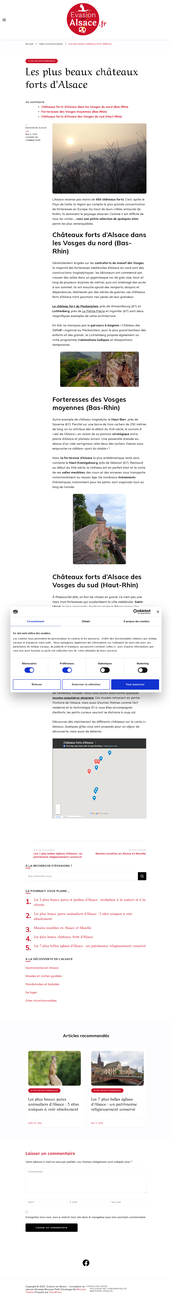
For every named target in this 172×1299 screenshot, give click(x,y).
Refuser (37, 684)
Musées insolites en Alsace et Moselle (63, 927)
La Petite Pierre (93, 311)
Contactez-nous (96, 1286)
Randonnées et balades (42, 984)
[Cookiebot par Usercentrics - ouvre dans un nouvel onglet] (135, 611)
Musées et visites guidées (44, 976)
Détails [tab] (86, 621)
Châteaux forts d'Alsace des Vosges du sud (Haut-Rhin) (82, 116)
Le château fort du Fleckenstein (75, 306)
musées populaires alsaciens (73, 698)
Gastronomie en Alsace (42, 968)
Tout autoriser (135, 684)
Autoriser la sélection (86, 684)
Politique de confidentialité (108, 1288)
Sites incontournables (41, 61)
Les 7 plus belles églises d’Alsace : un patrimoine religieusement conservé (90, 945)
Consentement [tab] (35, 621)
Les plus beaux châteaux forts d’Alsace (63, 936)
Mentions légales (101, 1291)
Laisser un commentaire (36, 139)
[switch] (67, 670)
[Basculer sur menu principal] (4, 20)
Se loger (31, 992)
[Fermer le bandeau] (158, 612)
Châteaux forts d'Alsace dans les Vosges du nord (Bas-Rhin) (84, 107)
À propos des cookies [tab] (136, 621)
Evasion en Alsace (36, 128)
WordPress (55, 1292)
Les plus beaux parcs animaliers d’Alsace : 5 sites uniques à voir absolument (53, 1104)
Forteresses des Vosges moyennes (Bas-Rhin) (74, 112)
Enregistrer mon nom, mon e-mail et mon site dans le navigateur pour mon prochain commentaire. (86, 1217)
